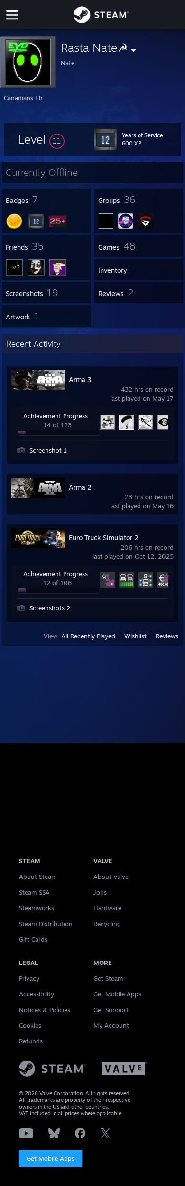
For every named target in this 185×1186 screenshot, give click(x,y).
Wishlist (135, 636)
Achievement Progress (55, 416)
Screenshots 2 (49, 608)
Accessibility (36, 994)
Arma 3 (80, 380)
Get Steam (108, 978)
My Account (111, 1025)
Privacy (29, 978)
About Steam (38, 876)
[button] (41, 139)
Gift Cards (33, 939)
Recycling (107, 923)
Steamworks (36, 908)
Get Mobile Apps (50, 1158)
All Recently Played (88, 636)
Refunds (31, 1041)
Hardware (107, 908)
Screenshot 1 (48, 450)
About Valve (111, 876)
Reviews (167, 636)
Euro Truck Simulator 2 (104, 537)
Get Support (111, 1009)
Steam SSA (34, 892)
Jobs (100, 892)
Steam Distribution (46, 923)
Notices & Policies (44, 1009)
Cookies (30, 1025)
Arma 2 (80, 487)
